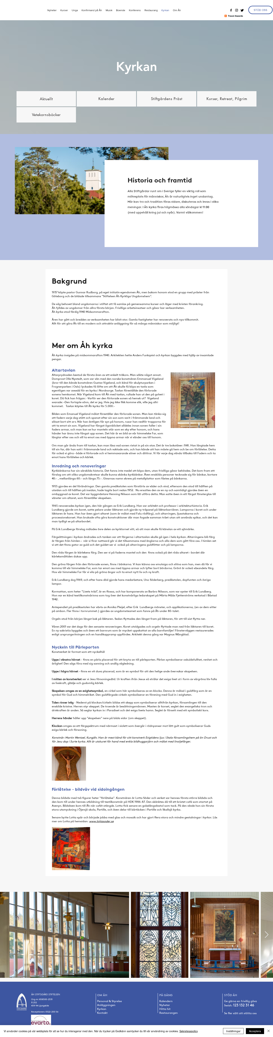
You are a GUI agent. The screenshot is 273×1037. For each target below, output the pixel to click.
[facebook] (231, 10)
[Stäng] (268, 1031)
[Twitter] (242, 10)
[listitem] (46, 98)
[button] (75, 10)
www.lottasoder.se (101, 821)
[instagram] (236, 10)
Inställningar (233, 1031)
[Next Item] (266, 934)
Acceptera (255, 1031)
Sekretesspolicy (188, 1031)
